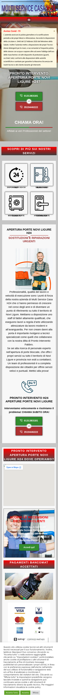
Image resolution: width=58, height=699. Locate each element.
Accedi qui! (29, 547)
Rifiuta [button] (35, 692)
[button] (29, 20)
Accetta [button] (25, 692)
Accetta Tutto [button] (12, 692)
